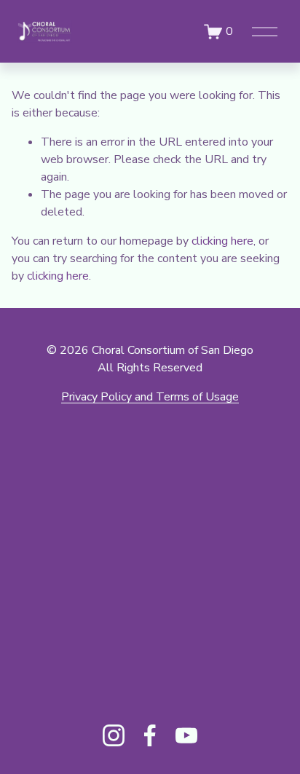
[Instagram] (113, 735)
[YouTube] (186, 735)
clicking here (222, 241)
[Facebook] (150, 735)
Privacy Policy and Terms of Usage (150, 397)
